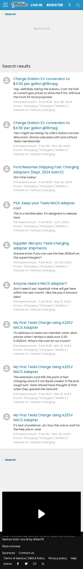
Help (74, 558)
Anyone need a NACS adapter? (40, 283)
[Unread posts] (69, 5)
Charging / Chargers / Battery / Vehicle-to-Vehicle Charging (40, 108)
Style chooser (11, 546)
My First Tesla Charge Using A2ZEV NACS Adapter (43, 325)
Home (8, 564)
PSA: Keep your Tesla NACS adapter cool (44, 205)
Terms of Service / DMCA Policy (24, 558)
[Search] (78, 5)
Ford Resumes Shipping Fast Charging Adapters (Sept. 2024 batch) (46, 169)
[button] (5, 5)
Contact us (26, 553)
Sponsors (8, 553)
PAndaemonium (25, 102)
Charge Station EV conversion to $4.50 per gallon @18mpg (41, 81)
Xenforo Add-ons (23, 539)
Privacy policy (57, 558)
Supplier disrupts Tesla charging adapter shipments (41, 246)
